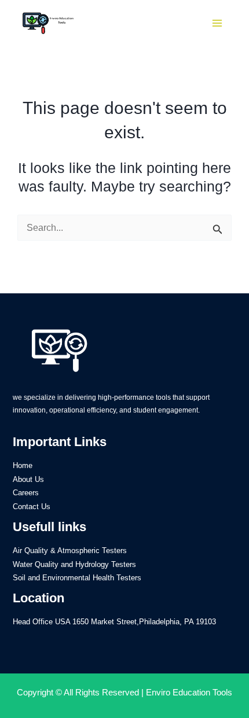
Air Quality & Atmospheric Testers (70, 550)
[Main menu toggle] (217, 23)
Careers (26, 492)
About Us (28, 479)
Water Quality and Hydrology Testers (74, 564)
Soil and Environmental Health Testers (77, 577)
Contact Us (31, 506)
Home (22, 465)
